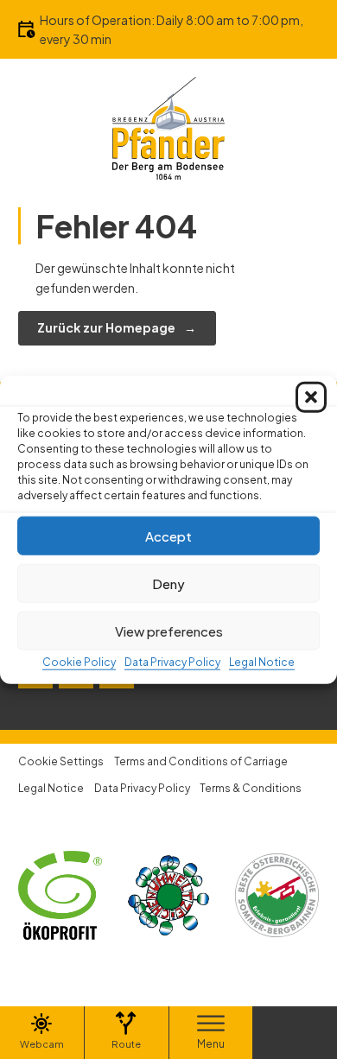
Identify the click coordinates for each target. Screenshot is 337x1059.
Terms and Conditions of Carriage (201, 761)
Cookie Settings (61, 761)
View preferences (169, 630)
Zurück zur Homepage (106, 327)
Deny (168, 582)
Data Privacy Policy (172, 662)
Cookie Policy (79, 662)
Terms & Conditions (251, 788)
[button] (311, 397)
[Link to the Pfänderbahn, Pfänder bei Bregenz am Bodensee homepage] (168, 127)
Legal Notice (262, 662)
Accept (168, 535)
